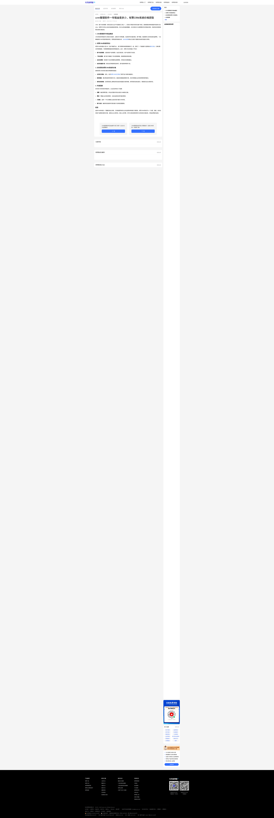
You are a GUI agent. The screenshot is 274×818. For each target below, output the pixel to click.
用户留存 (168, 732)
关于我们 (86, 809)
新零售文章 (102, 14)
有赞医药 (159, 809)
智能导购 (168, 734)
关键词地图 (108, 811)
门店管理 (176, 734)
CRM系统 (109, 14)
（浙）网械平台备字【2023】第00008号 (106, 815)
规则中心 (107, 809)
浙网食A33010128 (119, 815)
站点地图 (103, 811)
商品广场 (86, 811)
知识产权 (102, 809)
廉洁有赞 (117, 809)
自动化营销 (126, 39)
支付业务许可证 (145, 809)
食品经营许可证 (153, 809)
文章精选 (168, 740)
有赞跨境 (164, 809)
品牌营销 (176, 730)
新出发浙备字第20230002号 (90, 815)
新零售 (96, 14)
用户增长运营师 (175, 736)
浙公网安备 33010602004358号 (92, 813)
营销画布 (168, 738)
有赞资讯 (92, 811)
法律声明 (92, 809)
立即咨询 (172, 764)
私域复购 (176, 732)
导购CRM (176, 738)
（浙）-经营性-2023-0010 (130, 815)
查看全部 (159, 142)
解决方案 (152, 46)
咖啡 (176, 740)
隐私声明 (97, 809)
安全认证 (112, 809)
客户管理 (168, 730)
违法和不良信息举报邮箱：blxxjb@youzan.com (131, 809)
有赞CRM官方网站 (115, 74)
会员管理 (168, 736)
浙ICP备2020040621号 (132, 813)
